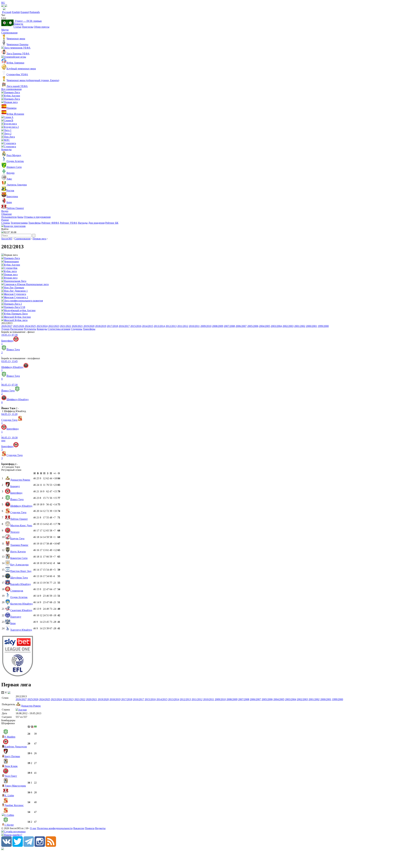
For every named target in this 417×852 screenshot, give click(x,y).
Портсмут (15, 616)
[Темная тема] (2, 6)
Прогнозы (27, 26)
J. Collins (9, 815)
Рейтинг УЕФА (68, 222)
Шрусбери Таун (19, 577)
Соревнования (9, 32)
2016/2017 (124, 326)
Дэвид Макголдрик (15, 785)
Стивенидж (16, 590)
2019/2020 (88, 326)
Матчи (5, 29)
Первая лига (39, 238)
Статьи (17, 26)
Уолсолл (14, 532)
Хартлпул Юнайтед (21, 629)
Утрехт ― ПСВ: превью (28, 21)
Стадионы (76, 329)
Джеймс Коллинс (14, 805)
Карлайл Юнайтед (20, 584)
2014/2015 (147, 326)
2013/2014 (159, 326)
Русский (6, 12)
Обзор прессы (41, 26)
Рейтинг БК (111, 222)
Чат (3, 15)
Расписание (16, 329)
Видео (4, 211)
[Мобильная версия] (6, 6)
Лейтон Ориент (19, 519)
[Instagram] (40, 845)
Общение (6, 214)
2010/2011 (194, 326)
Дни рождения (96, 222)
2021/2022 (65, 326)
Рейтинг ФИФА (50, 222)
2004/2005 (264, 326)
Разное (5, 220)
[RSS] (51, 845)
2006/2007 (241, 326)
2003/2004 (276, 326)
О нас (33, 828)
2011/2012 (182, 326)
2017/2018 (112, 326)
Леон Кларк (11, 766)
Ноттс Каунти (18, 551)
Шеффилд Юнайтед (21, 506)
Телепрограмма (19, 222)
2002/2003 (288, 326)
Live (3, 18)
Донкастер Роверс (20, 479)
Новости (18, 24)
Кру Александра (19, 564)
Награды (83, 222)
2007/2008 (229, 326)
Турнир (5, 329)
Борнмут (15, 486)
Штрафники (8, 723)
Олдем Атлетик (19, 597)
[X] (17, 845)
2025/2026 (18, 326)
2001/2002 (299, 326)
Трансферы (34, 222)
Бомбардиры (8, 720)
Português (34, 12)
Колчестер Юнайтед (21, 603)
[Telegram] (28, 845)
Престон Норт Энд (20, 571)
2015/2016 (135, 326)
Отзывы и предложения (37, 217)
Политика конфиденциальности (55, 828)
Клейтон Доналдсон (15, 746)
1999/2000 (323, 326)
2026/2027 (6, 326)
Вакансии (78, 828)
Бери (13, 623)
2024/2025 (30, 326)
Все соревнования (11, 89)
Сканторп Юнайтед (21, 610)
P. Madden (9, 736)
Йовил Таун (17, 499)
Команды (6, 149)
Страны (5, 222)
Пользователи (9, 217)
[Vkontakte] (6, 845)
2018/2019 (100, 326)
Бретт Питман (12, 756)
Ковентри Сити (19, 558)
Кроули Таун (17, 538)
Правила (89, 828)
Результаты (30, 329)
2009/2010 (205, 326)
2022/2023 (53, 326)
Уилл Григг (10, 776)
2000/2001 (311, 326)
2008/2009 (217, 326)
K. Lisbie (9, 795)
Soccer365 (6, 238)
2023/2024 (42, 326)
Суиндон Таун (18, 512)
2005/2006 (252, 326)
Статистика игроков (59, 329)
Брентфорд (16, 492)
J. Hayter (9, 824)
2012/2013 (171, 326)
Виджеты (100, 828)
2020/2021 (77, 326)
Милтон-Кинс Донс (21, 525)
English (16, 12)
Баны (20, 217)
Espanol (25, 12)
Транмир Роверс (19, 545)
